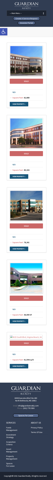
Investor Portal (26, 23)
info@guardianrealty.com (28, 405)
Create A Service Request (26, 18)
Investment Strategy (11, 436)
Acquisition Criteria (11, 443)
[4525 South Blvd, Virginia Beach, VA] (26, 337)
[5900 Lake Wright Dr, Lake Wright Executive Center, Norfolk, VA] (26, 220)
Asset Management (11, 450)
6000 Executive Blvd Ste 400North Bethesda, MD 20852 (26, 399)
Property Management (11, 457)
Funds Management (11, 428)
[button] (3, 31)
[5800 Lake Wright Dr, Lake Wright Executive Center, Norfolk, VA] (26, 148)
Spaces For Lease (10, 464)
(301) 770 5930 (28, 408)
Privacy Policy (37, 427)
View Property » (19, 104)
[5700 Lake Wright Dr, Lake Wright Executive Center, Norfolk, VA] (26, 75)
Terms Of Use (36, 432)
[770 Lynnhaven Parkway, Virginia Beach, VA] (26, 292)
